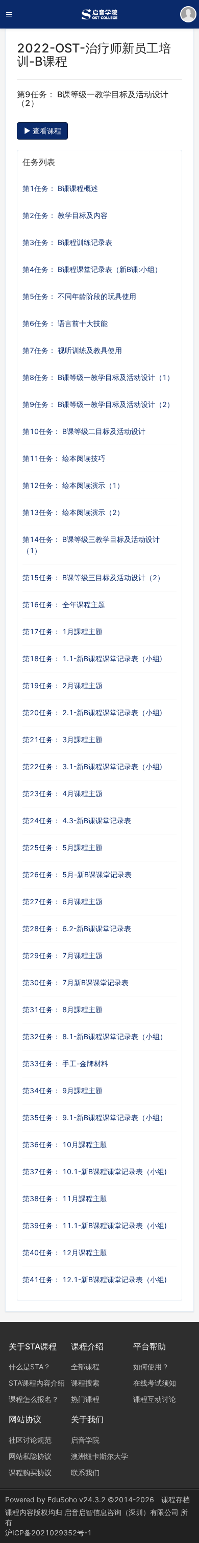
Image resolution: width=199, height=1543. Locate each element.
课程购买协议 (30, 1472)
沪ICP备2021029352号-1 (48, 1532)
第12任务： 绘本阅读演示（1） (73, 485)
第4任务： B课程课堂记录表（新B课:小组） (92, 269)
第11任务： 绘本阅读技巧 (63, 458)
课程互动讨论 (154, 1399)
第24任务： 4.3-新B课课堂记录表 (76, 820)
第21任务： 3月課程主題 (62, 739)
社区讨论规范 (30, 1440)
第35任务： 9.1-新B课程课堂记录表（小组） (94, 1117)
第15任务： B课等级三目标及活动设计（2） (93, 577)
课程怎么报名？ (34, 1399)
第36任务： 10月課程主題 (64, 1144)
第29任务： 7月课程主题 (62, 955)
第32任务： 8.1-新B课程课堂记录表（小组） (94, 1036)
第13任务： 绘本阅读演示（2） (73, 512)
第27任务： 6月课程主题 (62, 901)
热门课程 (85, 1399)
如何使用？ (151, 1366)
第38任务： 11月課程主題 (64, 1198)
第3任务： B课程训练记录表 (67, 242)
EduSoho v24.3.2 (76, 1499)
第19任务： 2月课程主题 (62, 685)
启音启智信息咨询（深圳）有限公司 (122, 1512)
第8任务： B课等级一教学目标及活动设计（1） (98, 377)
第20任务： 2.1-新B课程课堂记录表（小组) (92, 712)
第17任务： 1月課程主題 (62, 631)
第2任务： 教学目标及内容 (65, 215)
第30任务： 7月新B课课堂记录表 (75, 982)
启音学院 (85, 1440)
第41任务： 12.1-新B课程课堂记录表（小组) (94, 1279)
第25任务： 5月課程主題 (62, 847)
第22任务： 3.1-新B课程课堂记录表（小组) (92, 766)
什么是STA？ (30, 1366)
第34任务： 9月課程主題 (62, 1090)
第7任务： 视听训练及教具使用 (72, 350)
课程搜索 (85, 1382)
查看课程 (46, 130)
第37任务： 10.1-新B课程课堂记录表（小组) (94, 1171)
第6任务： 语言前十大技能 (65, 323)
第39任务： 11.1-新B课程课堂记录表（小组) (94, 1225)
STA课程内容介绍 (37, 1382)
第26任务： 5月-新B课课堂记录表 (77, 874)
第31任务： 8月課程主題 (62, 1009)
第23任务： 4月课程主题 (62, 793)
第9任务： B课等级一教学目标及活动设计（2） (98, 404)
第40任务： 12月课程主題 (64, 1252)
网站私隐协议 (30, 1456)
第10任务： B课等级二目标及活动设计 (83, 431)
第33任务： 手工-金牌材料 (65, 1063)
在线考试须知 (154, 1382)
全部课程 (85, 1366)
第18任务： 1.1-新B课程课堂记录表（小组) (92, 658)
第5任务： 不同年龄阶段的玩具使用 (79, 296)
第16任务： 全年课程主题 (63, 604)
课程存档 (175, 1499)
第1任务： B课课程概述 (60, 188)
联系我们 (85, 1472)
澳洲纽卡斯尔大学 (99, 1456)
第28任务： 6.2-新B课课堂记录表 (76, 928)
